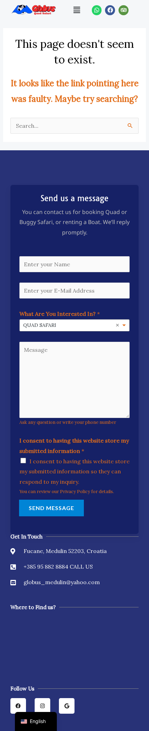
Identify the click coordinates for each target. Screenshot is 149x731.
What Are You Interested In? (59, 313)
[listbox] (74, 325)
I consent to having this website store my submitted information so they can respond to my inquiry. (74, 471)
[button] (77, 9)
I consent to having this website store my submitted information (74, 445)
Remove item (117, 325)
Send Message (51, 508)
